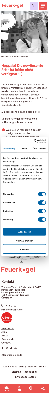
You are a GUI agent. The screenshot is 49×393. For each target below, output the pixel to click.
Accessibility (30, 371)
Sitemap (16, 371)
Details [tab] (24, 148)
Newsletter (7, 328)
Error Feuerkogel (21, 56)
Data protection (28, 366)
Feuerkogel (6, 56)
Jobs (4, 332)
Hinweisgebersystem (24, 376)
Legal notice (10, 366)
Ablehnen (24, 249)
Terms (42, 366)
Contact (6, 342)
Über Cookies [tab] (39, 148)
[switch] (42, 202)
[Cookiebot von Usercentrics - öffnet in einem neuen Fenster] (34, 141)
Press (4, 335)
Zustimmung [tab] (9, 148)
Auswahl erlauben (24, 241)
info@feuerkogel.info (12, 309)
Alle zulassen (24, 232)
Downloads (7, 339)
